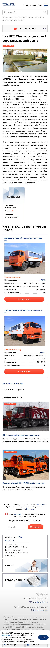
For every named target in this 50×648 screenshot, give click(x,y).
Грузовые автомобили (10, 207)
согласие (40, 505)
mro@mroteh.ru (40, 602)
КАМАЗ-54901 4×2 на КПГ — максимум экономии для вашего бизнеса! (16, 551)
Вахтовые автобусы (11, 217)
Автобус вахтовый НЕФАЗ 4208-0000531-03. (23, 239)
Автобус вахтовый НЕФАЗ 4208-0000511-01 (23, 311)
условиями (6, 635)
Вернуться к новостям (13, 383)
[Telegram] (46, 594)
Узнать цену (24, 299)
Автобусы (9, 214)
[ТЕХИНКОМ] (8, 4)
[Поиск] (45, 12)
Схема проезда (40, 610)
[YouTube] (41, 594)
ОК (43, 637)
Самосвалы (9, 211)
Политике (30, 509)
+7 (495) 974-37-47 (32, 5)
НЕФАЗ (42, 280)
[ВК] (37, 594)
